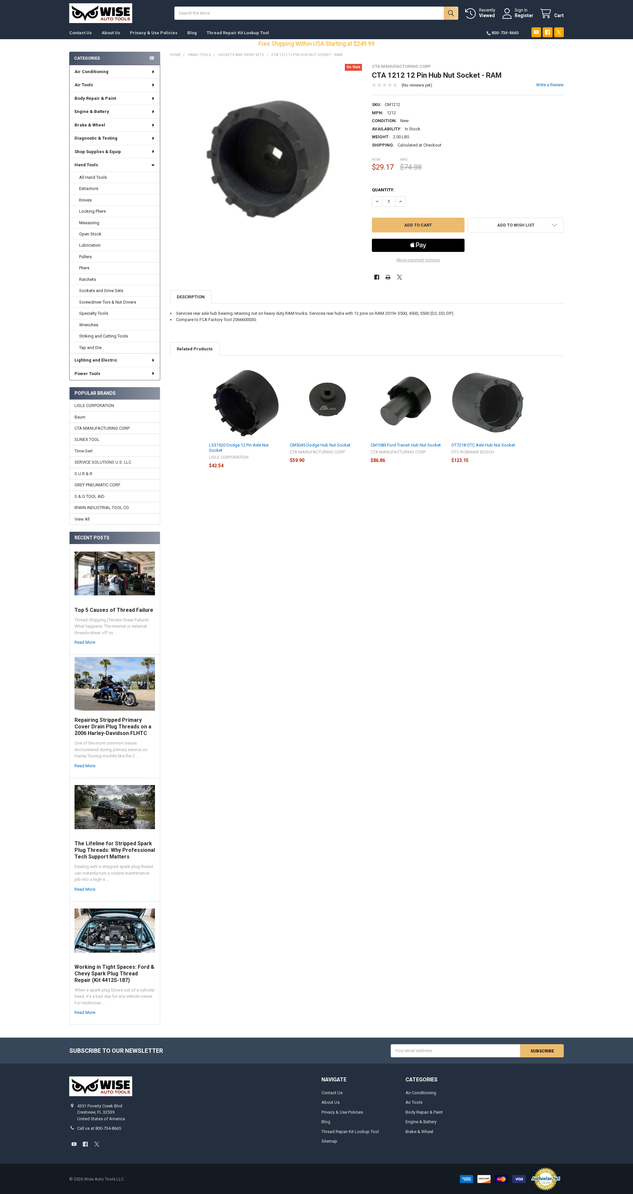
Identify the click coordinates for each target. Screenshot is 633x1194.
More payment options (418, 260)
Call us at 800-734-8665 (99, 1128)
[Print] (388, 277)
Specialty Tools (93, 313)
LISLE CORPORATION (94, 405)
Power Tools (87, 373)
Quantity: (383, 189)
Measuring (89, 222)
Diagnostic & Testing (96, 138)
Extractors (88, 188)
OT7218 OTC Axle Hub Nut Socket (483, 445)
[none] (266, 160)
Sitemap (329, 1141)
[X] (559, 32)
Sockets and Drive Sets (101, 290)
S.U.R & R (83, 473)
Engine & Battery (92, 111)
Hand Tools (86, 164)
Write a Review (550, 84)
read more (85, 642)
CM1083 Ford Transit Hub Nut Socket (406, 445)
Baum (80, 417)
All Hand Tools (93, 177)
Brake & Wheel (90, 124)
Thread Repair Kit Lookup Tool (238, 32)
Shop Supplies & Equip (98, 151)
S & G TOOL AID (90, 496)
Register (524, 15)
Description (191, 296)
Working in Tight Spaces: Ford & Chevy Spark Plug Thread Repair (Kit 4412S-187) (114, 973)
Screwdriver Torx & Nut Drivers (107, 302)
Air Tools (84, 84)
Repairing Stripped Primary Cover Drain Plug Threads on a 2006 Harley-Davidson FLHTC (113, 726)
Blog (192, 32)
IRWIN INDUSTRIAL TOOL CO (102, 507)
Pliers (84, 267)
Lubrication (90, 245)
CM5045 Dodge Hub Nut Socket (320, 445)
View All (82, 519)
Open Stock (90, 233)
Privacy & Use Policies (153, 32)
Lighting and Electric (96, 360)
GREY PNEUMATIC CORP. (97, 484)
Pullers (85, 256)
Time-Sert (84, 450)
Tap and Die (90, 347)
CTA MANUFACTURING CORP (102, 428)
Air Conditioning (91, 71)
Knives (85, 200)
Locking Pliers (92, 211)
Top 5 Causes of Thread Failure (114, 610)
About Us (111, 32)
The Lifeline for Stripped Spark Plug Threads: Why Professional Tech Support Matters (115, 850)
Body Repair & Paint (95, 98)
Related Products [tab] (195, 348)
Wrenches (88, 324)
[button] (516, 225)
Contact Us (80, 32)
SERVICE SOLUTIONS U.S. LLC (103, 462)
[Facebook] (547, 32)
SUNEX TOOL (87, 439)
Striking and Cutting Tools (103, 336)
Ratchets (87, 279)
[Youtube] (536, 32)
